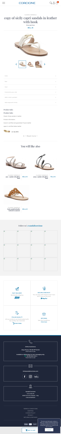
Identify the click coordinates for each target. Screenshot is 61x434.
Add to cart (31, 430)
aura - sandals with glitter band (13, 177)
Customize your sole (11, 92)
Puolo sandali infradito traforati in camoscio (13, 209)
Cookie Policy (30, 413)
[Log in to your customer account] (54, 3)
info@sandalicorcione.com (30, 371)
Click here (44, 322)
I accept (49, 429)
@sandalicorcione (35, 225)
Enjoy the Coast (36, 376)
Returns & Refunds (30, 417)
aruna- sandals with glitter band (40, 177)
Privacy (30, 415)
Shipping (31, 411)
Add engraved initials (11, 102)
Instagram (30, 376)
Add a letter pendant (11, 97)
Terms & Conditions (31, 408)
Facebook (24, 376)
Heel (6, 87)
